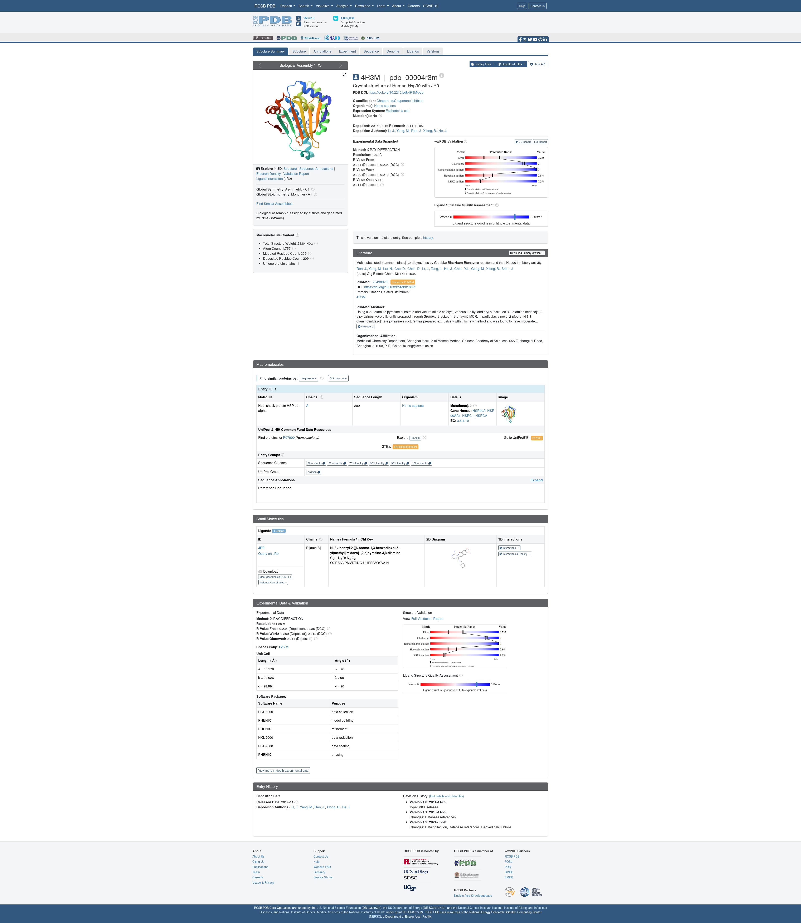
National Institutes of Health (367, 912)
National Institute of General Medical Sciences (309, 912)
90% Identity (377, 463)
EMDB (509, 877)
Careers (414, 5)
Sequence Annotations (316, 168)
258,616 (309, 18)
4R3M (360, 297)
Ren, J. (416, 130)
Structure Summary (270, 51)
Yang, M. (403, 130)
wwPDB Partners (517, 851)
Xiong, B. (430, 130)
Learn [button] (381, 5)
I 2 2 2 (283, 647)
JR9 (261, 547)
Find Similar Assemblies (274, 203)
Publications (260, 867)
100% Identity (420, 463)
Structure (299, 51)
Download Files (512, 64)
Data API (539, 64)
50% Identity (336, 463)
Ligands (413, 51)
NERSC (375, 916)
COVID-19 (430, 5)
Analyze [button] (342, 5)
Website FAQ (322, 867)
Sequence (371, 51)
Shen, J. (507, 268)
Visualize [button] (323, 5)
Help (522, 6)
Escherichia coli (397, 110)
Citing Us (258, 861)
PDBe (508, 861)
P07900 (289, 437)
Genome (393, 51)
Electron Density (268, 173)
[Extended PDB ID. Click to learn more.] (441, 75)
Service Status (323, 877)
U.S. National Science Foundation (338, 907)
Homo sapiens (385, 105)
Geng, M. (478, 268)
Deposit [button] (286, 5)
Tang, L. (436, 268)
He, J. (442, 130)
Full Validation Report (427, 618)
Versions (433, 51)
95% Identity (398, 463)
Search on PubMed (403, 282)
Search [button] (304, 5)
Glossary (319, 872)
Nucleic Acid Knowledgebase (473, 895)
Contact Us (321, 856)
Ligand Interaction (269, 178)
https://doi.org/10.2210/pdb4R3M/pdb (396, 92)
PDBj (508, 867)
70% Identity (356, 463)
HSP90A (479, 410)
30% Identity (315, 463)
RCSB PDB (264, 6)
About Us (258, 856)
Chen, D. (414, 268)
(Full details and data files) (446, 796)
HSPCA (481, 415)
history (428, 237)
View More (366, 326)
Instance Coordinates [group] (272, 582)
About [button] (397, 5)
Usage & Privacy (263, 882)
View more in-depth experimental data (283, 770)
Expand (536, 480)
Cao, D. (400, 268)
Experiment (347, 51)
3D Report (525, 141)
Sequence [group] (307, 378)
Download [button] (363, 5)
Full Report (540, 141)
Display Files (483, 64)
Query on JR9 (268, 553)
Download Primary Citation (525, 253)
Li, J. (391, 130)
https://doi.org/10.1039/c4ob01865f (389, 287)
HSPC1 (468, 415)
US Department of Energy (405, 907)
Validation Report (296, 173)
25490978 (380, 282)
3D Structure (338, 378)
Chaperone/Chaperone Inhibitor (400, 100)
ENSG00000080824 (405, 447)
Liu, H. (388, 268)
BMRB (509, 872)
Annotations (322, 51)
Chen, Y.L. (462, 268)
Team (256, 872)
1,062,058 (347, 18)
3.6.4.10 (463, 420)
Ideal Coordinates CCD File (275, 576)
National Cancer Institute (474, 907)
